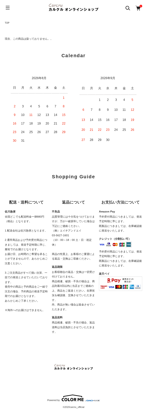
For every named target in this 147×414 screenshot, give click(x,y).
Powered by (53, 400)
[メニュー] (7, 7)
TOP (7, 23)
